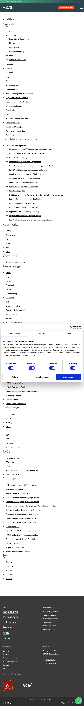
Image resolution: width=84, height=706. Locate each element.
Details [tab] (42, 333)
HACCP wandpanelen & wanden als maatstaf (26, 153)
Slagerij (9, 277)
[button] (11, 2)
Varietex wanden (49, 622)
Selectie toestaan (42, 377)
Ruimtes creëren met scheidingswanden (25, 161)
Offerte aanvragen (66, 8)
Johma (8, 418)
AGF (7, 302)
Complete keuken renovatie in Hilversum (22, 522)
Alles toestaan (68, 377)
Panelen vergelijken (10, 661)
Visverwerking (11, 293)
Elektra (12, 43)
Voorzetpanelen (49, 615)
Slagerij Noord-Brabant (15, 547)
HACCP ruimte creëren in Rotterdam (23, 207)
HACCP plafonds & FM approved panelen (22, 535)
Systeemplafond (49, 626)
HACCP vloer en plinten (15, 383)
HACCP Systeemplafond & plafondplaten (22, 391)
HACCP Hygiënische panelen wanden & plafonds (28, 170)
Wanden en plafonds (14, 106)
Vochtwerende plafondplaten (17, 102)
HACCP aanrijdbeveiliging (19, 157)
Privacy (46, 700)
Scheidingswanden (13, 395)
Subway (9, 422)
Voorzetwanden (12, 399)
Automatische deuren (17, 60)
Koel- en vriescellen (14, 322)
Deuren (9, 562)
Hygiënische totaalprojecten (17, 97)
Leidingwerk (14, 47)
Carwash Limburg (12, 543)
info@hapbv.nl (51, 663)
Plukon (8, 431)
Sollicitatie (10, 135)
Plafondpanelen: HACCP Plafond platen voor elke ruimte (31, 149)
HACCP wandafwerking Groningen (22, 203)
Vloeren (12, 55)
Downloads (10, 110)
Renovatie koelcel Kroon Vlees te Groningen (23, 510)
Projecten (8, 627)
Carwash (9, 289)
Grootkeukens (11, 285)
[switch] (32, 368)
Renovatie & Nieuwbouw (19, 39)
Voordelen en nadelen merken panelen (24, 178)
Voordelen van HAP (13, 474)
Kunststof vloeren (13, 458)
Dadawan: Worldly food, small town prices (22, 501)
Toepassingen (11, 617)
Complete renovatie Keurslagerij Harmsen (22, 497)
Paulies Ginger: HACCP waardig (18, 493)
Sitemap (6, 665)
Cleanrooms (10, 297)
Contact (9, 68)
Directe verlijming (13, 89)
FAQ (7, 77)
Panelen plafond (49, 629)
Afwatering (10, 462)
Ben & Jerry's (11, 443)
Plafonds (9, 566)
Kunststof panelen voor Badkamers (19, 118)
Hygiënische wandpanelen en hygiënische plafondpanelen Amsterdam (37, 195)
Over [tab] (69, 333)
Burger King (10, 414)
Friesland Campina (13, 447)
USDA (8, 251)
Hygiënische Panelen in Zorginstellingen (25, 215)
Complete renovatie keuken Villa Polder (22, 539)
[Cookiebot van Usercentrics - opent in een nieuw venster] (71, 327)
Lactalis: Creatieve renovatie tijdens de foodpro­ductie (30, 220)
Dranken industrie (13, 306)
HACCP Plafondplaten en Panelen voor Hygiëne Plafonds (31, 166)
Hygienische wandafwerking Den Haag (24, 211)
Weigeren (15, 377)
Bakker (8, 272)
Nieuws (7, 638)
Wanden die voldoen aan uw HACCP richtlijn (26, 174)
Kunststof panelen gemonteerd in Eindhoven (27, 199)
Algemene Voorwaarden (15, 131)
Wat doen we (11, 35)
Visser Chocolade (12, 526)
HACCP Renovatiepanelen (16, 403)
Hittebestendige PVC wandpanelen (19, 93)
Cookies (51, 700)
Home (3, 16)
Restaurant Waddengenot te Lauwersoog (22, 514)
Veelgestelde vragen (11, 658)
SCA (7, 435)
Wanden (9, 578)
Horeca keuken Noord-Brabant (18, 551)
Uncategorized (20, 145)
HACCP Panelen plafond (15, 387)
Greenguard (10, 235)
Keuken (9, 318)
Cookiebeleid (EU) (13, 122)
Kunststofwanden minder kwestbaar (23, 182)
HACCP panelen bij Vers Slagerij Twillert (21, 518)
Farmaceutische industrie (16, 310)
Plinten (9, 570)
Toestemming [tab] (14, 333)
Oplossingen (10, 622)
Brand (8, 426)
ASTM (8, 243)
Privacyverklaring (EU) (15, 127)
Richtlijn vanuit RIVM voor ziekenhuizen (22, 470)
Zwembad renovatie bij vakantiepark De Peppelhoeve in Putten (31, 506)
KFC (7, 439)
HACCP (8, 231)
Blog (8, 81)
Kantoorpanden (12, 314)
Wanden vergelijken (17, 191)
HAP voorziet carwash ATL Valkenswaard (21, 485)
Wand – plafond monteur (15, 262)
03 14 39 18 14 (51, 660)
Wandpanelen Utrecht (14, 85)
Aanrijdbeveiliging (16, 51)
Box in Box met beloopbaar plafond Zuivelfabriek (25, 531)
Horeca (8, 281)
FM (7, 239)
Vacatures (6, 654)
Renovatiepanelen (50, 612)
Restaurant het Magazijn (15, 489)
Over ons (9, 64)
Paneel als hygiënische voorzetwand (23, 186)
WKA (11, 72)
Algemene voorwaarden (36, 700)
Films (8, 114)
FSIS (7, 247)
